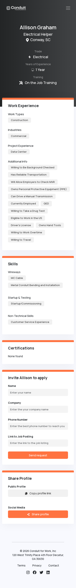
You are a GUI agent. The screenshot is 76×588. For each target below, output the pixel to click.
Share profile (40, 514)
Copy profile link (40, 493)
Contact (53, 565)
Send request (38, 455)
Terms (21, 565)
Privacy (37, 565)
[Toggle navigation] (68, 8)
